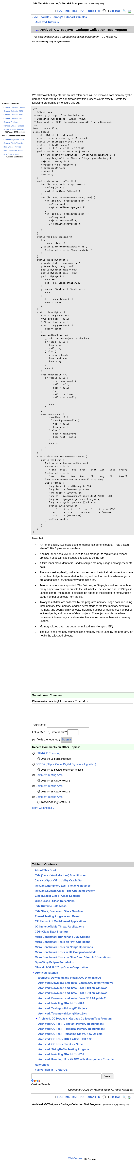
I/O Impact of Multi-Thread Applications (59, 926)
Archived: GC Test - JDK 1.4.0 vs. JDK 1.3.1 (65, 1039)
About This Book (46, 870)
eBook (92, 10)
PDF (82, 10)
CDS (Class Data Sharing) (51, 931)
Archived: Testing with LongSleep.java (62, 1013)
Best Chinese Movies (12, 147)
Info (67, 10)
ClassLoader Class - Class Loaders (57, 895)
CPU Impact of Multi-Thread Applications (61, 921)
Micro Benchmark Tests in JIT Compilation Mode (65, 952)
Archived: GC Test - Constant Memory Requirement (71, 1023)
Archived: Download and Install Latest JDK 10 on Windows (75, 982)
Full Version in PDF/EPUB (51, 1069)
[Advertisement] (15, 50)
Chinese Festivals (11, 122)
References (42, 1064)
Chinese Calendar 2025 (13, 111)
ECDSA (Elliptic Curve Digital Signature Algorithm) (66, 764)
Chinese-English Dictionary (15, 139)
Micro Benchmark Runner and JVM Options (62, 936)
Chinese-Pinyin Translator (14, 143)
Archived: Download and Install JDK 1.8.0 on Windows (72, 988)
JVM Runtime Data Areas (50, 906)
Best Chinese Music (12, 154)
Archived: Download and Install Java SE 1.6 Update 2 (72, 998)
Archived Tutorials (47, 22)
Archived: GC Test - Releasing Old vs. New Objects (70, 1033)
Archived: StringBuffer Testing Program (63, 1049)
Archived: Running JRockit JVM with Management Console (76, 1059)
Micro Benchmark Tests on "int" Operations (62, 941)
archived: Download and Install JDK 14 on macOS (69, 977)
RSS (75, 10)
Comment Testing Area (49, 775)
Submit (66, 739)
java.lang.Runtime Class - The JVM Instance (63, 885)
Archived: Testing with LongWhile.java (62, 1008)
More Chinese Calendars (14, 130)
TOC (60, 10)
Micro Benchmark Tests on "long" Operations (64, 947)
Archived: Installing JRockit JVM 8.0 (61, 1003)
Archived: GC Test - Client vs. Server (61, 1044)
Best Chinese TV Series (13, 151)
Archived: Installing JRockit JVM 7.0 (61, 1054)
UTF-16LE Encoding (48, 753)
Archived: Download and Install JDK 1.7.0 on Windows (72, 993)
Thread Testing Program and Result (57, 916)
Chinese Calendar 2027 (13, 118)
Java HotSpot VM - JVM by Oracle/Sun (59, 880)
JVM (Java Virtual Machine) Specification (61, 875)
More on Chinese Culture (14, 126)
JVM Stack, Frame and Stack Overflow (59, 911)
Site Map (115, 10)
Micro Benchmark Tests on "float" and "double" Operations (73, 957)
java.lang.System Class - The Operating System (65, 890)
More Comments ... (43, 807)
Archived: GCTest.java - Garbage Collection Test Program (75, 1018)
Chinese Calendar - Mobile (14, 107)
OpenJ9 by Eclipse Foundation (54, 962)
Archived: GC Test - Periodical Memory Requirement (71, 1028)
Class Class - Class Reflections (55, 901)
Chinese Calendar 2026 (13, 115)
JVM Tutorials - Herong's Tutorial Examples (59, 17)
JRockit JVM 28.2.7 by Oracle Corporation (61, 967)
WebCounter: (75, 1158)
